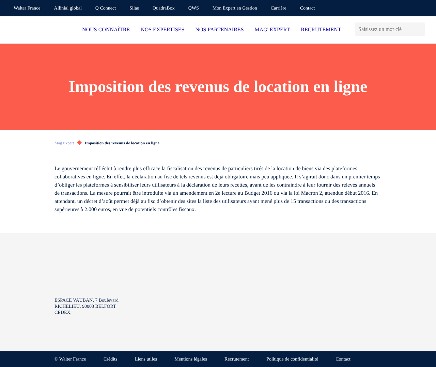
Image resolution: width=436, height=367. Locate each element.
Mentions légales (190, 359)
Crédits (110, 359)
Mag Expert (64, 143)
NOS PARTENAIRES (220, 30)
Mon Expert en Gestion (235, 8)
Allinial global (68, 8)
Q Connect (105, 8)
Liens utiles (146, 359)
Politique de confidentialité (292, 359)
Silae (134, 8)
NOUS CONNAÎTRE (106, 30)
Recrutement (236, 359)
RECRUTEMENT (321, 30)
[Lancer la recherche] (420, 29)
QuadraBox (164, 8)
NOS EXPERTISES (162, 30)
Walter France (27, 8)
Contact (307, 8)
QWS (193, 8)
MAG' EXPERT (272, 30)
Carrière (278, 8)
